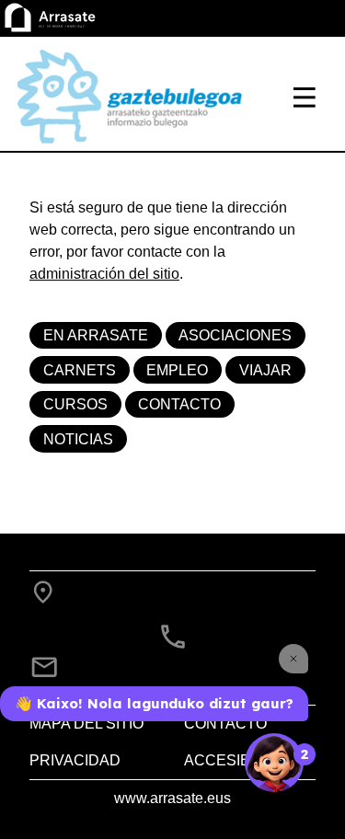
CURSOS (75, 404)
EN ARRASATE (95, 335)
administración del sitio (104, 274)
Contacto (179, 404)
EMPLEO (177, 370)
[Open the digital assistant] (274, 762)
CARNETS (79, 370)
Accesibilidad (241, 760)
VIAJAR (265, 370)
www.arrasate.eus (172, 798)
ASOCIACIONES (235, 335)
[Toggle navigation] (304, 97)
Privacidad (75, 760)
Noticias (78, 439)
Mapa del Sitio (86, 723)
